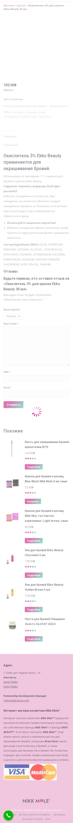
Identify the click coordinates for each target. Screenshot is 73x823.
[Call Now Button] (8, 815)
